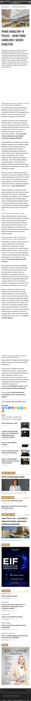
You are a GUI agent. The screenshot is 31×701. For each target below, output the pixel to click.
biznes (3, 417)
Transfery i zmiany (6, 614)
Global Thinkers (5, 602)
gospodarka (9, 417)
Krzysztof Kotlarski (6, 598)
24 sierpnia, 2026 (5, 425)
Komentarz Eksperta (6, 593)
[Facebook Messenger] (21, 408)
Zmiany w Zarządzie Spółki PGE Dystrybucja (12, 501)
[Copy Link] (24, 408)
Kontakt (9, 700)
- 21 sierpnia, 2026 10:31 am (7, 510)
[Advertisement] (15, 85)
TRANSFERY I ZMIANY (8, 498)
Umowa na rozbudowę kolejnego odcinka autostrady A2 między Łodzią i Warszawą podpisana (11, 461)
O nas (4, 700)
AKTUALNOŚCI (6, 591)
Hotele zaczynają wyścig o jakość (9, 423)
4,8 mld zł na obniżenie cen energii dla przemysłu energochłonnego (10, 452)
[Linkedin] (9, 408)
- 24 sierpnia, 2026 (14, 598)
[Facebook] (3, 408)
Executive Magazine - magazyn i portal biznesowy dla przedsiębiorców (15, 2)
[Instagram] (12, 408)
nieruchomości (17, 417)
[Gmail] (15, 408)
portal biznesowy (6, 419)
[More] (3, 411)
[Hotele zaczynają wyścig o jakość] (15, 485)
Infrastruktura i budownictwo (8, 633)
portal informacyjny (17, 419)
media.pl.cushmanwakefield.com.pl (15, 401)
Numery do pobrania (18, 700)
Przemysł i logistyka (6, 623)
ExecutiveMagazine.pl (15, 695)
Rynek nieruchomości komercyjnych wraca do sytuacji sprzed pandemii (13, 395)
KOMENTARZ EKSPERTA (8, 473)
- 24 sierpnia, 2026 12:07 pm (7, 503)
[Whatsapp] (18, 408)
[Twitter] (6, 408)
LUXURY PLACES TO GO (8, 515)
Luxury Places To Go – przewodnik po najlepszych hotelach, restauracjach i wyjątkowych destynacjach (14, 521)
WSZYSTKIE (26, 497)
